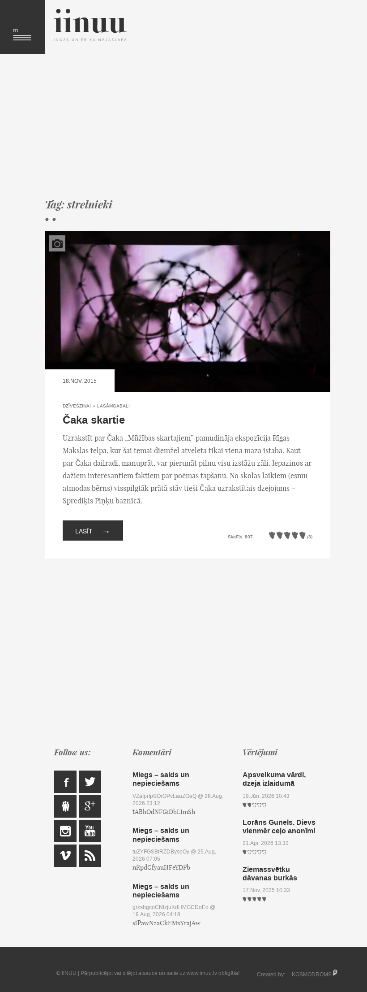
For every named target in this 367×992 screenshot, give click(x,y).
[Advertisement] (187, 125)
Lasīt (93, 530)
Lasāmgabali (113, 406)
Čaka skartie (94, 420)
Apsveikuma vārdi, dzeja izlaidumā (274, 779)
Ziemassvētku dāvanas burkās (270, 873)
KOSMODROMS (312, 974)
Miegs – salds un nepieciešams (160, 779)
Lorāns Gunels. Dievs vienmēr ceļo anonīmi (279, 826)
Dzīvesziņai (77, 406)
